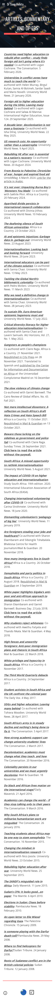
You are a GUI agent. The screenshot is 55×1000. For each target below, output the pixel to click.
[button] (3, 4)
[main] (27, 24)
